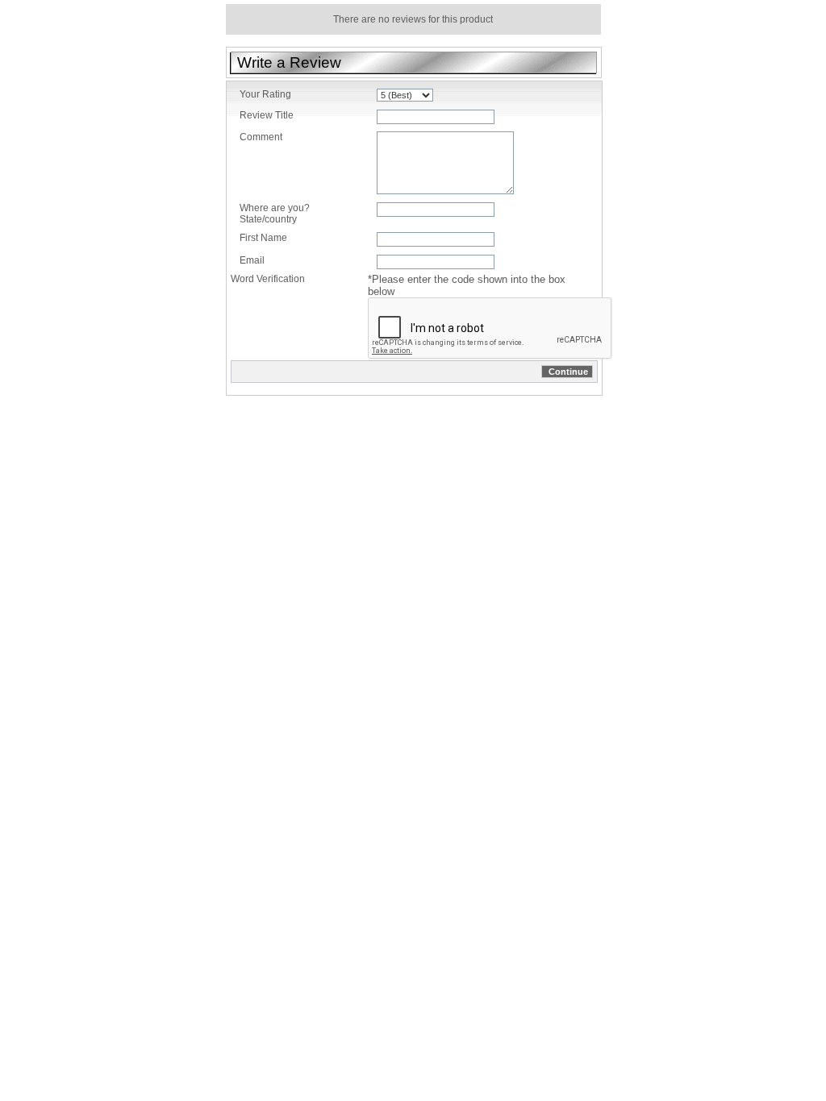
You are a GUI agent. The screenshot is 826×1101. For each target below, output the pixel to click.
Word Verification (268, 279)
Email (252, 260)
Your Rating (265, 94)
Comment (261, 137)
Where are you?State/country (275, 213)
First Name (263, 237)
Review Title (267, 115)
